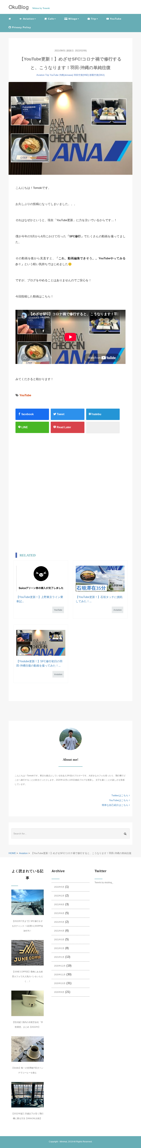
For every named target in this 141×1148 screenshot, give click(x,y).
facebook (27, 414)
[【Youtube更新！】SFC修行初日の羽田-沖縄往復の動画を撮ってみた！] (40, 643)
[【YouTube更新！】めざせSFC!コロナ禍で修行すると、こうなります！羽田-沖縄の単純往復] (70, 128)
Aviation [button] (28, 18)
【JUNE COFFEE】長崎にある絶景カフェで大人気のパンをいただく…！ (27, 976)
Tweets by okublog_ (104, 882)
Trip (47, 75)
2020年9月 (59, 992)
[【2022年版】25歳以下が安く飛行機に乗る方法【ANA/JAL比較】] (27, 1095)
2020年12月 (60, 966)
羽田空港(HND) (81, 75)
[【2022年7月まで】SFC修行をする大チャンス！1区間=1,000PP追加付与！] (27, 902)
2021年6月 (59, 913)
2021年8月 (59, 904)
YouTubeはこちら (119, 800)
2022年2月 (59, 896)
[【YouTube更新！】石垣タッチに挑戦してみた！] (100, 578)
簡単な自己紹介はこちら (115, 805)
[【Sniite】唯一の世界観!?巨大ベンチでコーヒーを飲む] (27, 1049)
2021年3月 (59, 939)
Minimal (63, 1141)
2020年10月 (60, 983)
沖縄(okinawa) (66, 75)
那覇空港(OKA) (97, 75)
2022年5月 (59, 887)
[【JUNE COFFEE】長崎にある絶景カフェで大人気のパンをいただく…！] (27, 953)
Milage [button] (72, 18)
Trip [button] (93, 18)
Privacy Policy (21, 27)
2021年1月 (59, 957)
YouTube (115, 18)
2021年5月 (59, 922)
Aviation (40, 75)
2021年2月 (59, 948)
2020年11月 (60, 974)
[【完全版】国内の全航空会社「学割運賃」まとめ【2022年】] (27, 1003)
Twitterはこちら (120, 795)
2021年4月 (59, 931)
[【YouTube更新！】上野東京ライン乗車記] (40, 578)
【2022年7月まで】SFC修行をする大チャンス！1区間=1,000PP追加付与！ (27, 926)
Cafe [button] (50, 18)
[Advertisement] (65, 470)
